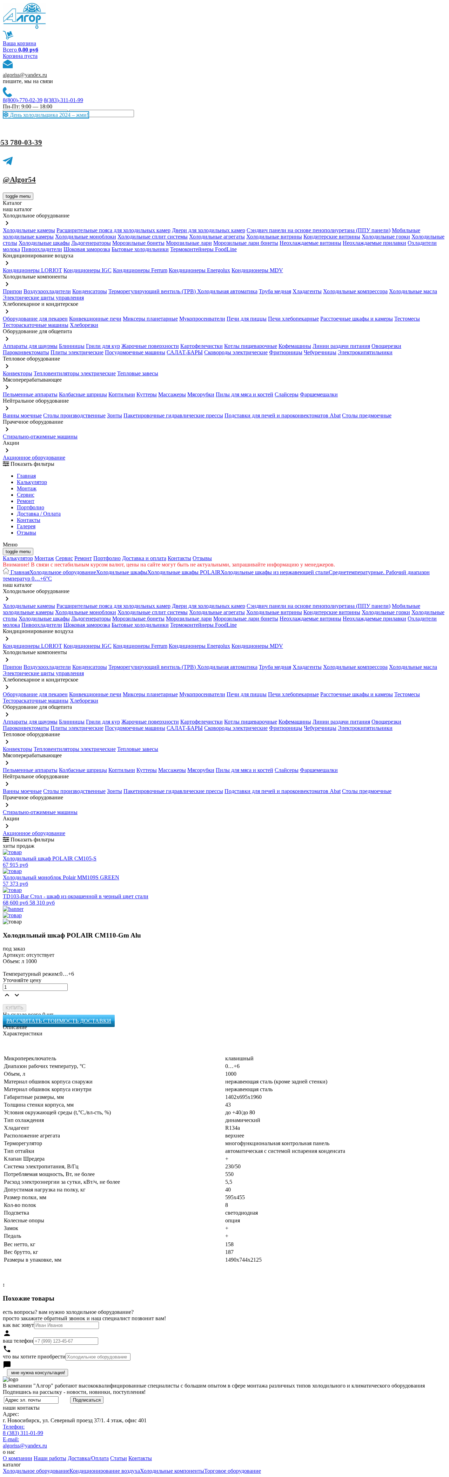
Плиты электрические (77, 352)
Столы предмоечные (366, 415)
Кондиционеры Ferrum (140, 270)
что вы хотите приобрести (34, 1356)
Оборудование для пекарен (35, 319)
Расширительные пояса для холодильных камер (113, 230)
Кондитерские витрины (331, 237)
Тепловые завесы (137, 373)
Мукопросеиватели (202, 319)
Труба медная (275, 291)
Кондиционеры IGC (87, 270)
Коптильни (121, 394)
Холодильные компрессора (355, 291)
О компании (17, 1458)
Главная (26, 476)
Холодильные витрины (274, 237)
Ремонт (25, 501)
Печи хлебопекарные (293, 319)
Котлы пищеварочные (250, 346)
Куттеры (146, 394)
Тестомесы (407, 319)
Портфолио (30, 507)
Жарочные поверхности (150, 346)
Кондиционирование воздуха (104, 1471)
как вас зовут (18, 1325)
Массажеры (172, 394)
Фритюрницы (285, 352)
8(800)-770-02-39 (22, 100)
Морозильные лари (189, 243)
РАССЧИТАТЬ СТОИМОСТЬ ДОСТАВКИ (58, 1021)
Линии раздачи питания (341, 346)
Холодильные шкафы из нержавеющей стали (275, 572)
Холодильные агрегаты (217, 237)
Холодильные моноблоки (85, 237)
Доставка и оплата (144, 558)
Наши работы (50, 1458)
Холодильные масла (413, 291)
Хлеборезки (84, 325)
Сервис (64, 558)
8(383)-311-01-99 (63, 100)
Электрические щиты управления (43, 298)
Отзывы (26, 533)
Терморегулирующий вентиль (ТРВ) (152, 291)
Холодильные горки (386, 237)
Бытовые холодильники (140, 249)
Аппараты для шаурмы (30, 346)
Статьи (118, 1458)
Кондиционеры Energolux (199, 270)
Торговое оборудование (232, 1471)
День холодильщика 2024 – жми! (48, 115)
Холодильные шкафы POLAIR (184, 572)
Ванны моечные (22, 415)
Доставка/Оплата (88, 1458)
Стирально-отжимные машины (40, 436)
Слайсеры (287, 394)
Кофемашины (295, 346)
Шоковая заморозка (86, 249)
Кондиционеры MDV (257, 270)
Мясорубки (200, 394)
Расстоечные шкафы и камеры (356, 319)
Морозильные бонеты (138, 243)
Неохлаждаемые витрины (310, 243)
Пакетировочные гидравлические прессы (173, 415)
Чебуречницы (320, 352)
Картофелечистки (201, 346)
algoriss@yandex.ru (25, 75)
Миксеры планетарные (150, 319)
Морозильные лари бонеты (245, 243)
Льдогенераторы (91, 243)
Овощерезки (386, 346)
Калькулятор (32, 482)
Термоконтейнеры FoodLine (203, 249)
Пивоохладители (41, 249)
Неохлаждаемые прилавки (374, 243)
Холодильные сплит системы (153, 237)
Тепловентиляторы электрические (75, 373)
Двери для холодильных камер (208, 230)
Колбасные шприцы (83, 394)
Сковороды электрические (236, 352)
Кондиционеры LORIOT (32, 270)
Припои (12, 291)
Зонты (114, 415)
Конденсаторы (89, 291)
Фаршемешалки (319, 394)
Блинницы (72, 346)
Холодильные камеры (29, 230)
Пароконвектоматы (26, 352)
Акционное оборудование (34, 458)
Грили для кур (103, 346)
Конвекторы (17, 373)
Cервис (25, 495)
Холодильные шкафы (44, 243)
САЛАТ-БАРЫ (185, 352)
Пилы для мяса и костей (244, 394)
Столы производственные (74, 415)
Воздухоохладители (47, 291)
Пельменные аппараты (30, 394)
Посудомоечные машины (135, 352)
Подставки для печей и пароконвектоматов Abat (282, 415)
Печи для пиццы (247, 319)
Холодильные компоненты (172, 1471)
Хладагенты (307, 291)
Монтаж (26, 488)
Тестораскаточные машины (35, 325)
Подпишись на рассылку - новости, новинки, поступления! (74, 1392)
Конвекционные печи (95, 319)
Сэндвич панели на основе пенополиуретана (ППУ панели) (318, 230)
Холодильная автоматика (227, 291)
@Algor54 (19, 179)
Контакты (28, 520)
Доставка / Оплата (39, 514)
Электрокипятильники (365, 352)
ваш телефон (18, 1341)
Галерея (26, 526)
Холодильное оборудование (62, 572)
